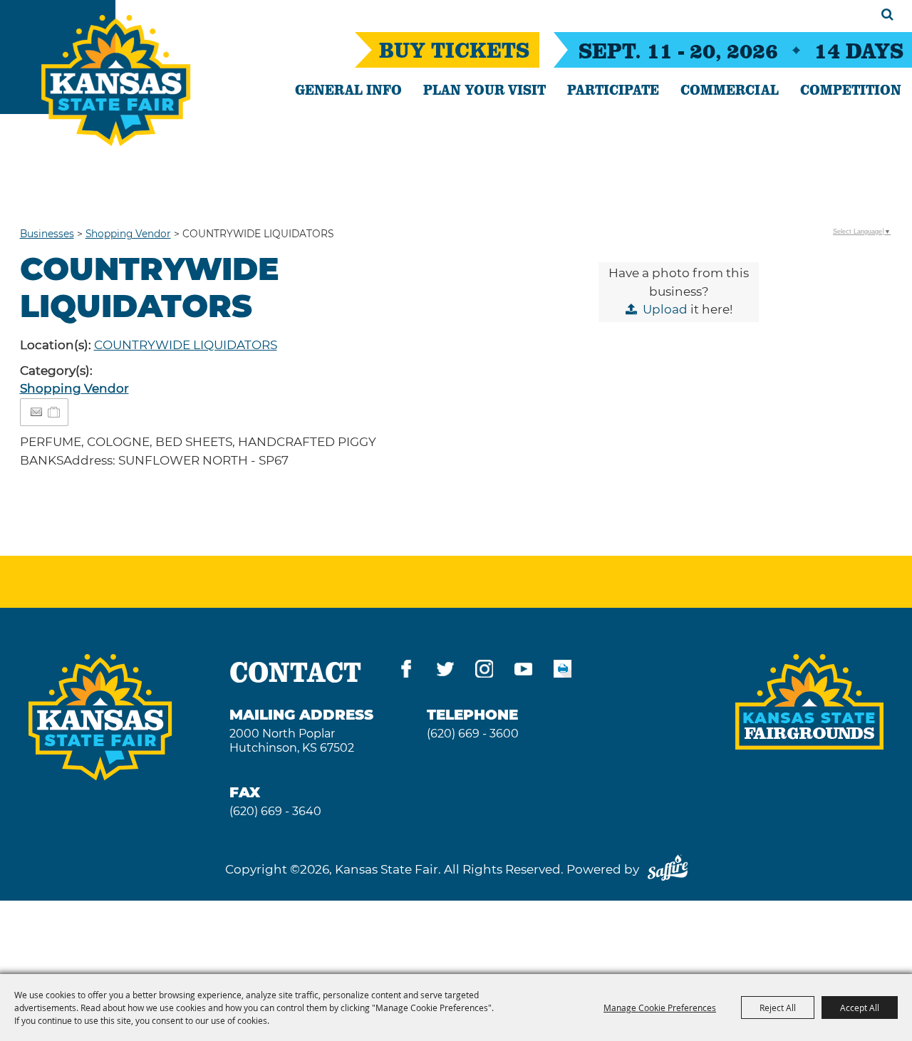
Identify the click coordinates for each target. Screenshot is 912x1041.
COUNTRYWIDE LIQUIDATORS (185, 345)
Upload (665, 309)
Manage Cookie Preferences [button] (659, 1007)
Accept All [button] (859, 1007)
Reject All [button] (778, 1007)
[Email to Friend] (36, 412)
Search (887, 14)
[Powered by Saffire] (668, 869)
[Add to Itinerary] (54, 412)
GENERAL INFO (348, 89)
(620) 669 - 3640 (275, 811)
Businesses (47, 233)
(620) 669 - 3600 (473, 733)
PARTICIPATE (613, 89)
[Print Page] (562, 671)
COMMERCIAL (729, 89)
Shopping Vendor (128, 233)
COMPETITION (850, 89)
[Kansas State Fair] (116, 80)
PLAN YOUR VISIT (484, 89)
